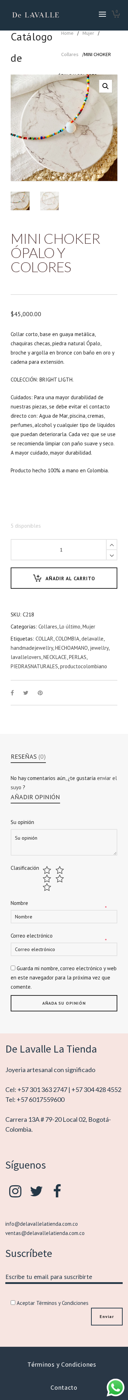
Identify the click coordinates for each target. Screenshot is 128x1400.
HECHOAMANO (71, 647)
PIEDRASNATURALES (34, 666)
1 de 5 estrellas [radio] (48, 870)
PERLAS (77, 657)
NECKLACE (55, 657)
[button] (105, 86)
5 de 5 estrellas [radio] (48, 887)
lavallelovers (26, 657)
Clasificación (25, 868)
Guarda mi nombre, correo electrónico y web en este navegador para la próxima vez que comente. (64, 977)
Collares (70, 54)
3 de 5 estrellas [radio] (48, 878)
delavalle (92, 638)
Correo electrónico (32, 935)
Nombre (19, 903)
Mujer (88, 33)
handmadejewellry (32, 647)
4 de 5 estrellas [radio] (60, 878)
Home (67, 33)
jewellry (99, 647)
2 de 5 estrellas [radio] (60, 870)
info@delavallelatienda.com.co (41, 1223)
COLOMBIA (67, 638)
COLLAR (44, 638)
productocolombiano (83, 666)
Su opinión (22, 822)
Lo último (69, 626)
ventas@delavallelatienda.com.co (45, 1233)
